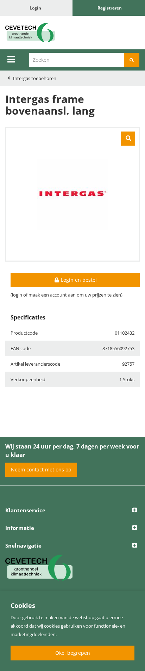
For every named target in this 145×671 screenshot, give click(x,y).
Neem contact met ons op (41, 469)
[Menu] (11, 59)
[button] (72, 510)
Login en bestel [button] (78, 279)
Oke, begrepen (72, 652)
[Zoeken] (131, 60)
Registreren (109, 8)
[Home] (36, 32)
